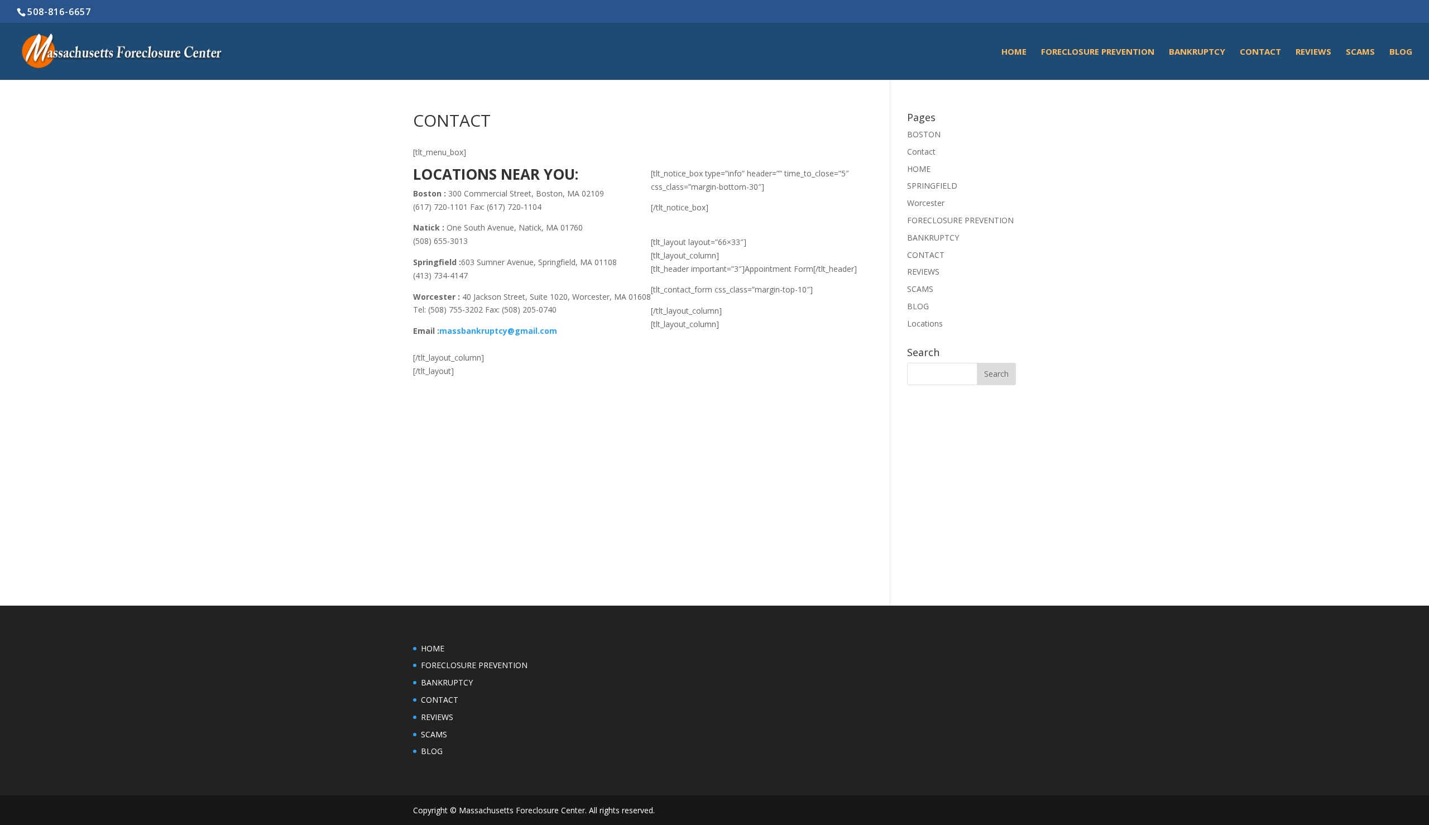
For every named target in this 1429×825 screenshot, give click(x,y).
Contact (1260, 52)
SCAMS (1360, 52)
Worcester (925, 203)
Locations (925, 323)
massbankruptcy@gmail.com (498, 330)
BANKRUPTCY (1197, 52)
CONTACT (925, 255)
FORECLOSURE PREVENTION (1097, 52)
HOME (1014, 52)
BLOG (1400, 52)
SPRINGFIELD (932, 185)
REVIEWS (1313, 52)
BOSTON (924, 134)
